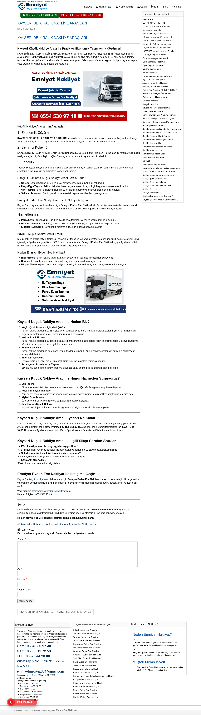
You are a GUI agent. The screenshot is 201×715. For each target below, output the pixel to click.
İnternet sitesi (24, 589)
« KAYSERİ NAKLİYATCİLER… (36, 612)
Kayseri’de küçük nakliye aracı (33, 479)
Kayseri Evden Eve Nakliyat (62, 710)
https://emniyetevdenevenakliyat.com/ (51, 491)
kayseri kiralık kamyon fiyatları (36, 524)
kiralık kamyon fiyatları (65, 524)
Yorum (21, 539)
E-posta (22, 579)
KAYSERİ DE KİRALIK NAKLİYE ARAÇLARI (41, 509)
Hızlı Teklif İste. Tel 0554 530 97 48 (82, 15)
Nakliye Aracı (89, 524)
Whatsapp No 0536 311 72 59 (41, 15)
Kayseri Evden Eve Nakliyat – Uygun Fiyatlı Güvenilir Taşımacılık (37, 1)
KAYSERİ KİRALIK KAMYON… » (74, 612)
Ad (19, 568)
